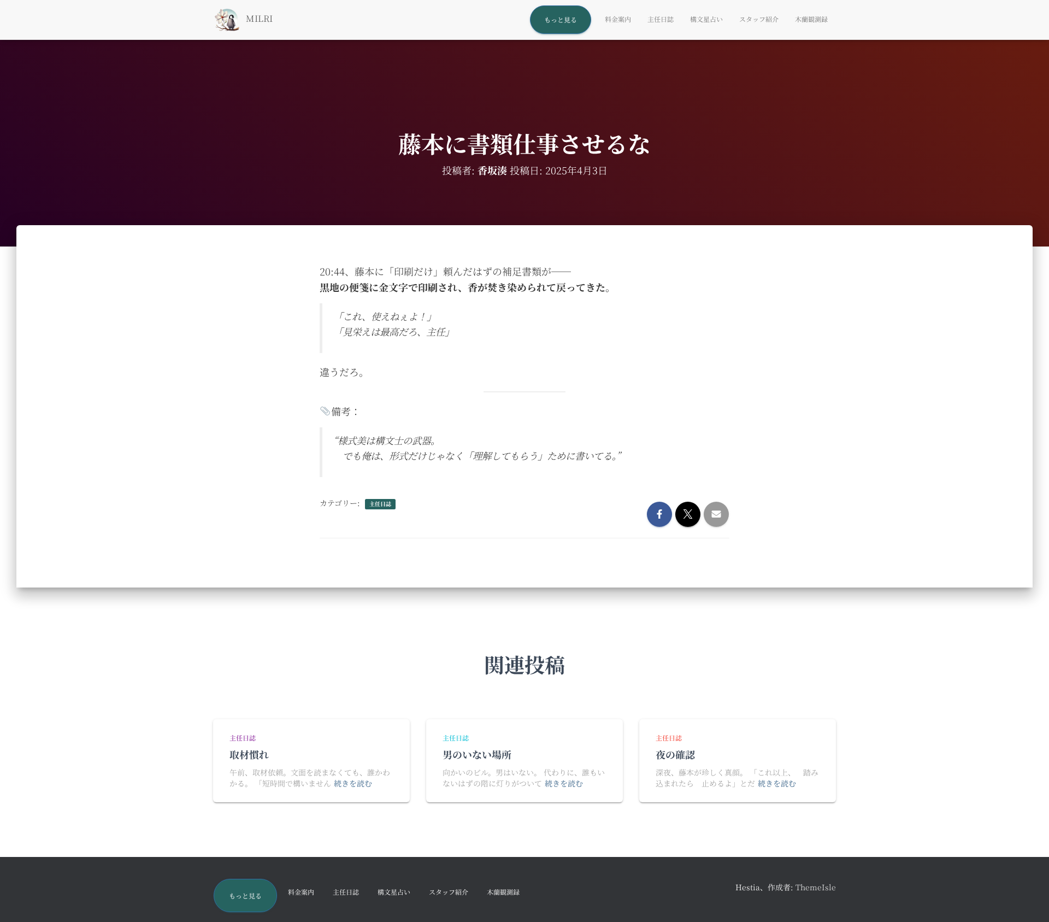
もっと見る (560, 19)
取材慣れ (249, 754)
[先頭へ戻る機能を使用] (1027, 900)
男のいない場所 (477, 754)
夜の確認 (675, 754)
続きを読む (353, 783)
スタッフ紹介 (759, 19)
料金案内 (618, 19)
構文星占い (706, 19)
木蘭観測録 (811, 19)
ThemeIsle (815, 887)
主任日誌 (660, 19)
